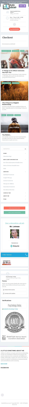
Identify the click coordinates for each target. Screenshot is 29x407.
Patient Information (10, 289)
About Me (6, 196)
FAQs (4, 168)
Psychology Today (6, 50)
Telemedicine (14, 243)
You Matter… (6, 135)
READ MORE (4, 363)
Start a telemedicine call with (14, 223)
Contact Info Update (10, 293)
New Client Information (10, 159)
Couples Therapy (7, 177)
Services (6, 171)
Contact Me (7, 193)
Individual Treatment (8, 174)
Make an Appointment (14, 208)
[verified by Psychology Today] (10, 309)
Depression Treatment (9, 186)
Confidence (10, 115)
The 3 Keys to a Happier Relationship (10, 103)
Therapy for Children (8, 183)
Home (5, 153)
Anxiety (4, 115)
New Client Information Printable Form (13, 162)
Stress (22, 50)
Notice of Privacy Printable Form (11, 165)
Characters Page (7, 156)
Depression (17, 115)
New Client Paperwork (14, 212)
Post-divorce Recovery (8, 189)
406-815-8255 (15, 29)
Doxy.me (16, 246)
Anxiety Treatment (8, 180)
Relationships (16, 50)
